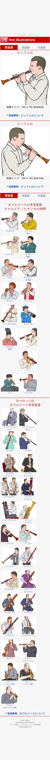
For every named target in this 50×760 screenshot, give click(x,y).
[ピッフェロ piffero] (25, 175)
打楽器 (42, 47)
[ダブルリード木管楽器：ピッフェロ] (25, 104)
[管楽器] (4, 41)
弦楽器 (26, 47)
